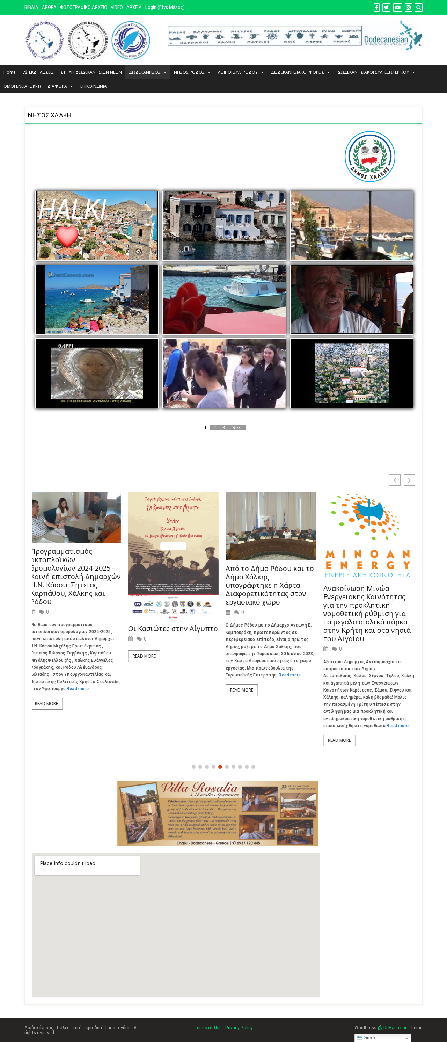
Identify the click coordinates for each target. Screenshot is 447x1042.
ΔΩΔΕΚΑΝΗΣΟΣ (145, 72)
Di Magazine (395, 1027)
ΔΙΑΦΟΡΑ (57, 86)
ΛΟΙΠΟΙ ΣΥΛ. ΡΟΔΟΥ (238, 72)
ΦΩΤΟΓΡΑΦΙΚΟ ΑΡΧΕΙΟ (83, 7)
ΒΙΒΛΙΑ (31, 7)
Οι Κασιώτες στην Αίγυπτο (77, 628)
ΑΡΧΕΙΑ (134, 7)
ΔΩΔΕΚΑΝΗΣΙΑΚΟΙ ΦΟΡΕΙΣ (297, 72)
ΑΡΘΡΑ (49, 7)
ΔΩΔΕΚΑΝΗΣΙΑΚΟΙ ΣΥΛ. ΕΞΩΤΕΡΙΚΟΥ (373, 72)
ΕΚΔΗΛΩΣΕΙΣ (41, 72)
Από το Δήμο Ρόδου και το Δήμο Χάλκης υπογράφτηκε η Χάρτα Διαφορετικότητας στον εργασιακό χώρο (174, 585)
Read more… (195, 675)
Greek (369, 1037)
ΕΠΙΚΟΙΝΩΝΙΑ (93, 86)
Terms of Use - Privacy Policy (224, 1027)
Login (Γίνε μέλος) (165, 7)
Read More (47, 656)
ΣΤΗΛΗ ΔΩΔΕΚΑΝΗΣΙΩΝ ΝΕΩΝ (91, 72)
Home (9, 72)
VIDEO (117, 7)
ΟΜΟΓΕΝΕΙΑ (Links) (22, 86)
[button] (409, 480)
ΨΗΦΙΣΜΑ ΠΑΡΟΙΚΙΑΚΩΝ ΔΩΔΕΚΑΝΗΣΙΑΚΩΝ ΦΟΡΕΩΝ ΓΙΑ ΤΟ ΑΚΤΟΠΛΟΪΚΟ (366, 581)
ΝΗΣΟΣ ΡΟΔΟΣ (189, 72)
